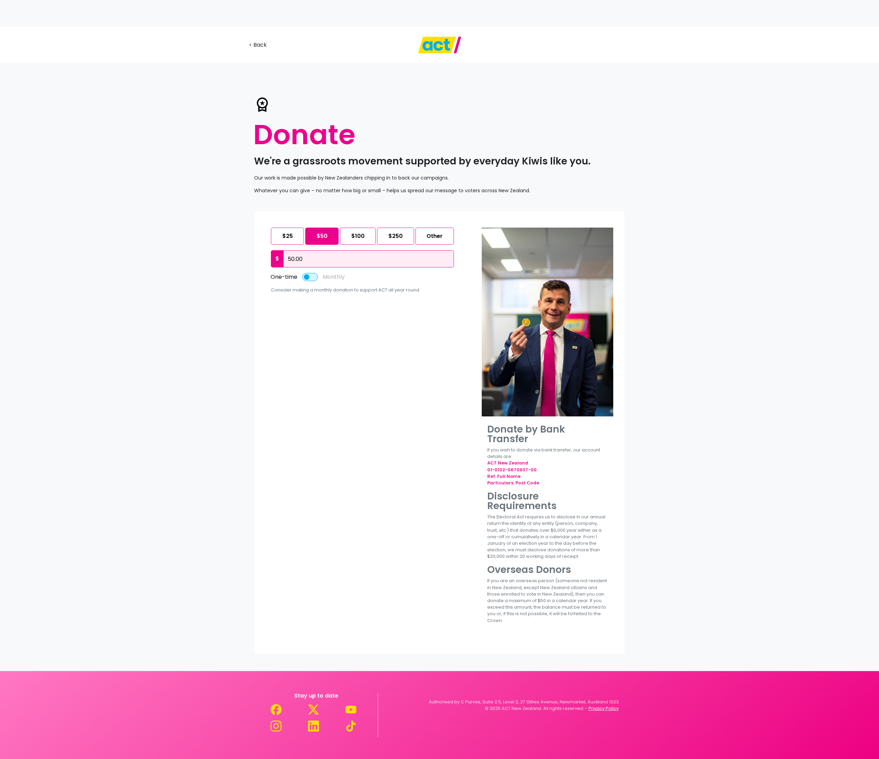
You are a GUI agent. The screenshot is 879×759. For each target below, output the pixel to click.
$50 (322, 236)
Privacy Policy (604, 708)
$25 (287, 236)
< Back (258, 45)
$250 (395, 236)
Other (434, 236)
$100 (358, 236)
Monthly (334, 277)
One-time (284, 277)
